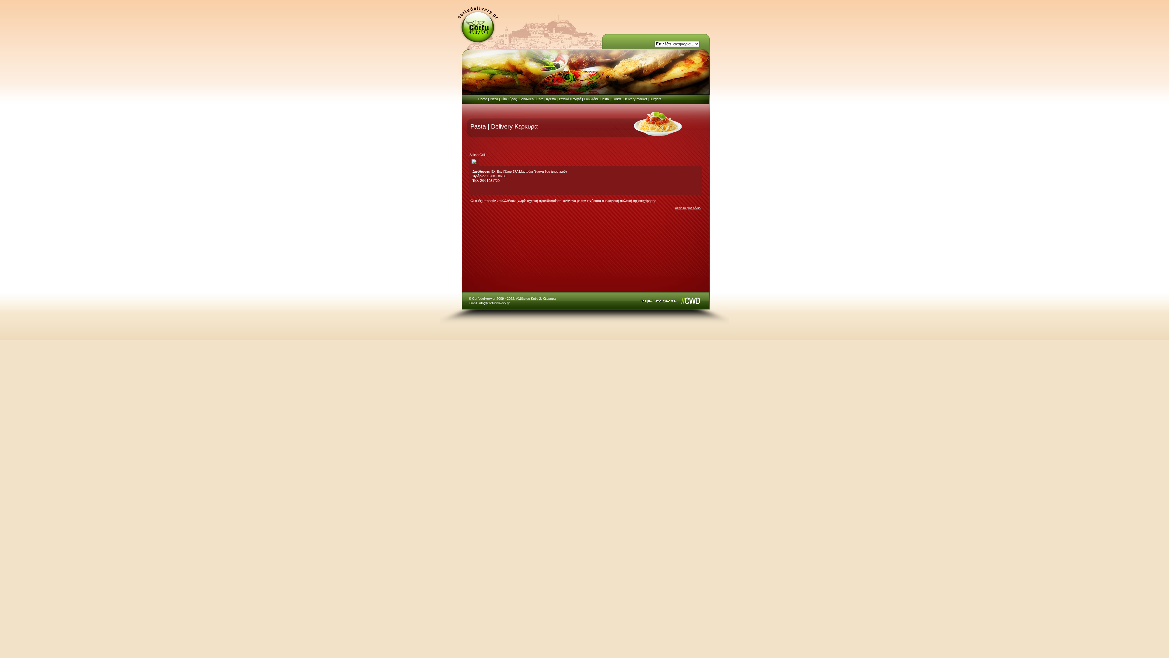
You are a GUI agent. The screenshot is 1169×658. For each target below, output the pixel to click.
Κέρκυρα (549, 298)
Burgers (656, 99)
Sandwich (526, 99)
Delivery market (635, 99)
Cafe (539, 99)
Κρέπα (551, 99)
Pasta (604, 99)
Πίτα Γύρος (509, 99)
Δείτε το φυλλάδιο (687, 208)
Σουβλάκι (591, 99)
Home (482, 99)
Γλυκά (616, 99)
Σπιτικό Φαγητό (570, 99)
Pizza (494, 99)
